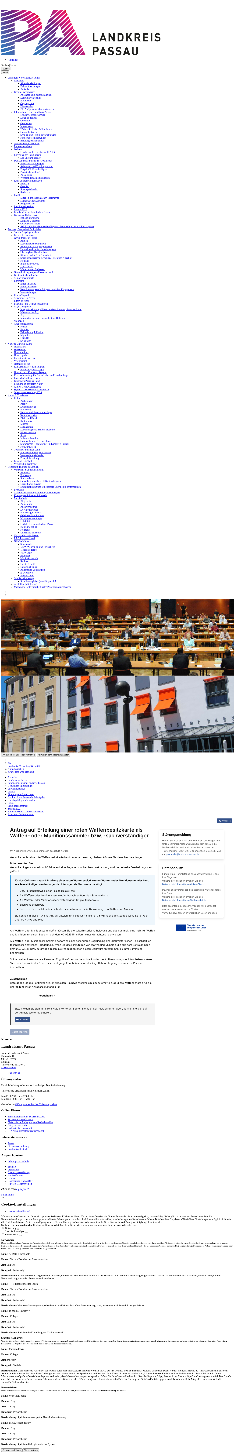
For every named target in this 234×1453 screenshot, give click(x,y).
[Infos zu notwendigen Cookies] (18, 1229)
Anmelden (13, 59)
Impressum (13, 1169)
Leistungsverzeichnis (18, 1161)
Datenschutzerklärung (19, 1172)
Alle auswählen (31, 1450)
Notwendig (10, 1228)
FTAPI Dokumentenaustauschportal (26, 1131)
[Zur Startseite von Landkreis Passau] (80, 54)
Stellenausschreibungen (19, 1146)
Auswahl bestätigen (12, 1450)
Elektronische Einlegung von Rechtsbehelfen (30, 1122)
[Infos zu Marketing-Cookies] (26, 1232)
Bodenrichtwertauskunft (20, 1128)
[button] (24, 77)
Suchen (5, 65)
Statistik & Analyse (14, 1231)
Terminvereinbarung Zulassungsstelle (26, 1116)
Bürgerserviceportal (17, 1125)
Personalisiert (11, 1234)
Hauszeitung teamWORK (21, 1181)
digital (22, 1189)
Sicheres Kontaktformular (20, 1119)
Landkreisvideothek (18, 1149)
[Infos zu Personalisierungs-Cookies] (20, 1235)
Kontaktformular (16, 1175)
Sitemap (12, 1166)
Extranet (12, 1178)
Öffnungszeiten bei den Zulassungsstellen (36, 1104)
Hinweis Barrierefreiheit (20, 1183)
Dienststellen (14, 1073)
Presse (11, 1143)
